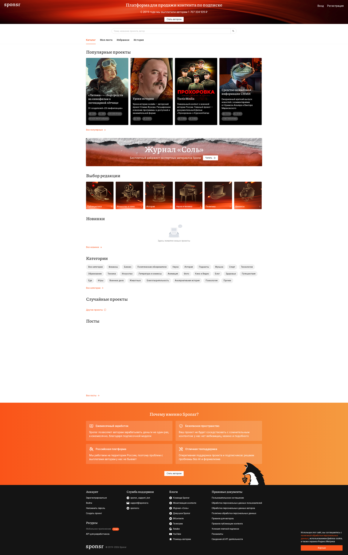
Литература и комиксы (150, 273)
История (139, 39)
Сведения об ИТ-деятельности (227, 539)
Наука (175, 267)
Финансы (113, 267)
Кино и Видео (202, 273)
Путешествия (248, 273)
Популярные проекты (108, 52)
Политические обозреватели (152, 267)
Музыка (219, 267)
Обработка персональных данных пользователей (237, 503)
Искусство (127, 273)
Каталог (91, 39)
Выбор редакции (103, 175)
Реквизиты (217, 534)
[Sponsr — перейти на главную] (12, 4)
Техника (112, 273)
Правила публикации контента (227, 523)
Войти (89, 503)
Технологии (247, 267)
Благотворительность (158, 280)
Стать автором (174, 19)
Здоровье (231, 273)
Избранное (123, 39)
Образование (95, 273)
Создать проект (94, 513)
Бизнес (127, 267)
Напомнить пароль (95, 508)
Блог (217, 273)
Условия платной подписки (225, 529)
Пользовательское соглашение (228, 498)
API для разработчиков (98, 534)
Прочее (227, 280)
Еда (90, 280)
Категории (97, 258)
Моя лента (106, 39)
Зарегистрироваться (96, 498)
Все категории (95, 267)
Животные (135, 280)
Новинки (95, 218)
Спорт (232, 267)
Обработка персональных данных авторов (233, 508)
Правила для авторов (223, 518)
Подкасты (204, 267)
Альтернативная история (187, 280)
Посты (92, 321)
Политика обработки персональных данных (234, 513)
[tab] (91, 40)
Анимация (173, 273)
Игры (100, 280)
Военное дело (116, 280)
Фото (186, 273)
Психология (211, 280)
